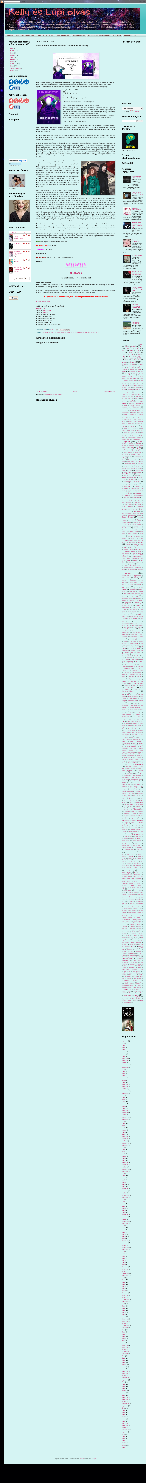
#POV (123, 345)
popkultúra (135, 833)
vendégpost (140, 982)
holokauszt (140, 591)
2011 (141, 345)
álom (125, 382)
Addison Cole (130, 367)
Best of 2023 (127, 432)
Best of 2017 (140, 426)
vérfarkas (137, 983)
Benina (123, 421)
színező (124, 930)
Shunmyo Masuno (138, 889)
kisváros (124, 681)
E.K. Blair (131, 519)
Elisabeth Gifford (126, 522)
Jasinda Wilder (125, 623)
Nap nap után (137, 795)
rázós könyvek (136, 845)
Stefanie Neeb (139, 905)
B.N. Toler (140, 412)
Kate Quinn (135, 659)
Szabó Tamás (125, 923)
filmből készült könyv (130, 551)
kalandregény (125, 650)
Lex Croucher (125, 719)
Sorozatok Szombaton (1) (136, 208)
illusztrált (124, 604)
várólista (129, 978)
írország (124, 609)
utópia (95, 332)
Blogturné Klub (130, 35)
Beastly (131, 417)
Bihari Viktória (131, 437)
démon (123, 506)
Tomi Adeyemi (131, 953)
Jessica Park (133, 634)
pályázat (126, 817)
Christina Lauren (137, 472)
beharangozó (127, 419)
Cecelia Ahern (129, 465)
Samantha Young (126, 876)
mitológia (124, 782)
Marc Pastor (133, 748)
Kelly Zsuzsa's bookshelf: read (20, 232)
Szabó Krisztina (126, 921)
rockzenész (124, 869)
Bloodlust (131, 443)
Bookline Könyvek (133, 445)
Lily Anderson (139, 721)
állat (142, 378)
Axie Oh (140, 409)
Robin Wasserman (126, 867)
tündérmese (132, 967)
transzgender (125, 962)
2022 (138, 352)
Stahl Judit (124, 903)
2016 (137, 349)
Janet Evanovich (132, 620)
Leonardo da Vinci (126, 718)
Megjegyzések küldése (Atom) (53, 394)
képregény (134, 670)
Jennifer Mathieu (136, 630)
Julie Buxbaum (19, 254)
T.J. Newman (140, 933)
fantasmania (132, 542)
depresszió (130, 506)
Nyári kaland (17, 260)
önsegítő (141, 813)
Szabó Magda (137, 921)
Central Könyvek (139, 465)
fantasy (58, 332)
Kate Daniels (138, 657)
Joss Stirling (133, 641)
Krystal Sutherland (132, 700)
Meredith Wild (133, 772)
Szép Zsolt (125, 928)
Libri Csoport (131, 721)
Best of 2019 (135, 428)
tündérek (124, 967)
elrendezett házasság (127, 529)
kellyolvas (128, 669)
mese (123, 773)
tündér (138, 966)
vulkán (137, 989)
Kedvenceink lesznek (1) (136, 322)
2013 (133, 347)
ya (98, 332)
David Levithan (136, 497)
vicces (139, 985)
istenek (141, 611)
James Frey (125, 616)
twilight (139, 967)
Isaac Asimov (133, 609)
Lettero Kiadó (137, 718)
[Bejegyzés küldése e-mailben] (56, 329)
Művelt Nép (138, 791)
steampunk (140, 903)
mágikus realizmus (135, 741)
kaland (138, 648)
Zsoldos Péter (127, 1002)
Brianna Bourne (132, 450)
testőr (132, 942)
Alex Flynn (135, 373)
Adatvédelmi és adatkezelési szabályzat (104, 35)
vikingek (124, 987)
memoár (139, 768)
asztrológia (124, 407)
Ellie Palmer (137, 527)
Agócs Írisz (132, 371)
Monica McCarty (134, 786)
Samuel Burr (136, 876)
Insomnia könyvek (127, 605)
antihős (137, 398)
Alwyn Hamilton (138, 383)
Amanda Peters (133, 385)
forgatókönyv (125, 555)
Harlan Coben (133, 582)
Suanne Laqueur (137, 908)
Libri (123, 721)
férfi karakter (140, 547)
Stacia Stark (139, 901)
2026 (123, 356)
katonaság (126, 663)
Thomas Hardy (133, 944)
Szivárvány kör (125, 931)
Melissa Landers (130, 768)
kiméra (123, 678)
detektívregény (139, 506)
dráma (140, 515)
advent (139, 367)
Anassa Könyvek (126, 391)
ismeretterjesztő (132, 611)
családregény (125, 488)
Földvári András (134, 555)
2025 (139, 354)
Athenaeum (135, 407)
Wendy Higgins (137, 991)
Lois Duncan (135, 728)
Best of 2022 (140, 430)
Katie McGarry (139, 661)
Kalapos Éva (134, 650)
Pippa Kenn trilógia (133, 831)
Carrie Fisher (130, 461)
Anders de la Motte (126, 392)
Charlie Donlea (127, 466)
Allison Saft (133, 380)
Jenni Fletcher (127, 627)
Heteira (137, 587)
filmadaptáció (139, 549)
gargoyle (139, 562)
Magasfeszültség (137, 739)
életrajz (139, 520)
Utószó (45, 312)
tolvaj (123, 953)
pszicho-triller (137, 836)
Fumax (128, 560)
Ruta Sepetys (137, 872)
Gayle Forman (139, 564)
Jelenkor (141, 625)
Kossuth (141, 685)
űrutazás (138, 973)
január (124, 1056)
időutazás (132, 600)
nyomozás (127, 811)
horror (137, 595)
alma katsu (140, 380)
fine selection (125, 553)
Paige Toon (140, 815)
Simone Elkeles (127, 890)
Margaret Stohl (133, 750)
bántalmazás (132, 414)
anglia (132, 394)
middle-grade (136, 777)
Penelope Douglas (126, 825)
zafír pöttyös (136, 997)
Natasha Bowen (134, 797)
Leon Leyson (137, 716)
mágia (123, 741)
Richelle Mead (126, 860)
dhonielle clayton (137, 508)
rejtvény (124, 856)
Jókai (125, 641)
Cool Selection (132, 479)
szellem (132, 926)
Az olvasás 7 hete (135, 410)
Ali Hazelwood (133, 376)
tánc (142, 937)
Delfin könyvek (138, 502)
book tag (138, 443)
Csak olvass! (47, 310)
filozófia (140, 551)
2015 (128, 349)
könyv (72, 332)
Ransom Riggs (125, 845)
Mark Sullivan (140, 755)
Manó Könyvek (131, 746)
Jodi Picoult (130, 638)
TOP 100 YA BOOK (45, 35)
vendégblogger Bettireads (128, 982)
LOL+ (124, 730)
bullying (124, 458)
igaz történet (128, 602)
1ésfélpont (13, 51)
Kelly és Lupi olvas (49, 12)
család (138, 486)
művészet (124, 793)
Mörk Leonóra (134, 789)
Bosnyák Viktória (126, 449)
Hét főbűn (130, 587)
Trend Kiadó (134, 962)
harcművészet (133, 580)
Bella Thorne (137, 419)
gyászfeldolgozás (126, 575)
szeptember (125, 1065)
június (123, 1045)
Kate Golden (125, 659)
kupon (123, 703)
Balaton (125, 414)
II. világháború (137, 602)
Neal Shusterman (89, 332)
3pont (11, 57)
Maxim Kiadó (138, 764)
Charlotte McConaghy (136, 468)
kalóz (138, 652)
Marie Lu (139, 752)
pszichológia (125, 838)
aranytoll (131, 403)
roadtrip (129, 863)
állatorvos (126, 380)
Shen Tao (129, 889)
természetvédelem (133, 940)
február (124, 1054)
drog (139, 517)
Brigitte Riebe (138, 452)
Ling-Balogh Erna (126, 727)
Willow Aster (132, 992)
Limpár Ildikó (134, 723)
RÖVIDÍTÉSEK (79, 35)
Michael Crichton (137, 775)
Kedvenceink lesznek (137, 663)
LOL (142, 728)
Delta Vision (137, 504)
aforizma (132, 369)
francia (128, 558)
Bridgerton (140, 450)
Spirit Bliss (139, 899)
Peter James (134, 827)
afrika (139, 369)
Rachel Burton (125, 840)
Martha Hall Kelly (137, 757)
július (123, 1043)
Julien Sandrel (130, 645)
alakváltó (140, 371)
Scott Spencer (125, 887)
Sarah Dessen (137, 880)
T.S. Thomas (134, 935)
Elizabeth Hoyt (137, 522)
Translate (136, 111)
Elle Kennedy (126, 527)
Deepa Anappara (126, 502)
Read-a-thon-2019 (126, 847)
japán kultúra (137, 621)
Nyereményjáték (137, 255)
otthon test (17, 243)
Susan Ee (140, 912)
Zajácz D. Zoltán (136, 998)
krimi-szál (135, 694)
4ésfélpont (47, 332)
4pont (11, 62)
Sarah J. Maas (126, 881)
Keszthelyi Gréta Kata (135, 674)
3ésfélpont (13, 59)
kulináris (129, 702)
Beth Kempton (125, 435)
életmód (131, 520)
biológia (139, 437)
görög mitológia (132, 569)
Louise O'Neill (130, 732)
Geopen (141, 565)
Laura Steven (133, 709)
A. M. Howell (131, 364)
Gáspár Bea (125, 564)
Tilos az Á (129, 949)
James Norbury (134, 616)
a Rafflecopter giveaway (43, 301)
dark (129, 493)
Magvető (134, 743)
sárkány (138, 883)
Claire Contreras (128, 475)
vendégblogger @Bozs (129, 980)
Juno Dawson (126, 646)
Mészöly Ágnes (127, 775)
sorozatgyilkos (128, 896)
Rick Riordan (125, 861)
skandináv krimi (138, 890)
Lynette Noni (137, 736)
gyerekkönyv (137, 575)
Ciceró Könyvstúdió (127, 474)
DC (142, 497)
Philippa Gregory (136, 829)
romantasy (140, 869)
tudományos (140, 964)
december (125, 1058)
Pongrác (129, 833)
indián (139, 604)
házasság (138, 584)
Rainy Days (125, 843)
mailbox (141, 743)
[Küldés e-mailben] (60, 330)
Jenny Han (125, 634)
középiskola (125, 693)
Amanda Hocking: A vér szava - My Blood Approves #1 (137, 273)
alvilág (130, 383)
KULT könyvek (137, 702)
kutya (129, 703)
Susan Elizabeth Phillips (130, 914)
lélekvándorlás (125, 716)
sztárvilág (133, 931)
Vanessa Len (128, 976)
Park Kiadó (140, 820)
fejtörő (135, 544)
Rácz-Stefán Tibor (126, 842)
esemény (133, 538)
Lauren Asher (133, 711)
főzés (123, 558)
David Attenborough (138, 495)
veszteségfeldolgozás (127, 985)
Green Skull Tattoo (132, 571)
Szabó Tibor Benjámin (136, 923)
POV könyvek (128, 836)
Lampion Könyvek (79, 332)
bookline (124, 445)
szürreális (124, 933)
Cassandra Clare (130, 463)
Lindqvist (130, 725)
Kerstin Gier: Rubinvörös (135, 240)
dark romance (126, 495)
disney (130, 511)
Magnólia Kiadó (126, 743)
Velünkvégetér (137, 978)
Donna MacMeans (126, 513)
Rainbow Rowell (137, 842)
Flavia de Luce (136, 553)
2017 (123, 350)
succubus (124, 910)
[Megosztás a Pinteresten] (68, 330)
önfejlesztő (126, 813)
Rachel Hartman (137, 840)
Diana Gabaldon (126, 509)
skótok (123, 892)
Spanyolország (131, 899)
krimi (128, 695)
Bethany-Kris (135, 435)
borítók (139, 447)
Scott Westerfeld (136, 887)
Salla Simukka (138, 874)
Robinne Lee (137, 867)
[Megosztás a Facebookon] (66, 330)
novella (123, 808)
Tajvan (137, 937)
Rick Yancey (134, 861)
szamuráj (124, 924)
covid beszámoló (135, 483)
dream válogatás (127, 517)
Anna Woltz (139, 396)
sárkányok (124, 885)
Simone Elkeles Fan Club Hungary (137, 193)
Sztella (140, 931)
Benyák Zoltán (132, 421)
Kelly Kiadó (132, 666)
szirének (130, 930)
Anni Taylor (124, 398)
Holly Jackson (135, 593)
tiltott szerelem (138, 949)
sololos (82, 1459)
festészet (126, 549)
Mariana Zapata (131, 752)
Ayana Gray (125, 410)
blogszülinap (136, 439)
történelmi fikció (127, 958)
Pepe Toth (125, 827)
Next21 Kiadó (139, 802)
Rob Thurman (137, 863)
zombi (141, 1000)
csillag (129, 490)
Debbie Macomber (136, 499)
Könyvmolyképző (127, 691)
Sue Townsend (133, 910)
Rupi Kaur (17, 245)
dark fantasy (137, 493)
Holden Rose (132, 591)
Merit (140, 772)
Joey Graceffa (138, 638)
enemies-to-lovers (132, 535)
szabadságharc (137, 919)
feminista (132, 547)
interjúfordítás (125, 607)
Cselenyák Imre (135, 488)
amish (129, 387)
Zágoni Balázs (125, 998)
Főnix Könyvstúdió (136, 556)
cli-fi (136, 475)
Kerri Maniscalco (136, 672)
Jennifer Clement (137, 627)
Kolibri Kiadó (139, 683)
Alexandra (131, 375)
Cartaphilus (139, 461)
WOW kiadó (127, 995)
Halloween (134, 579)
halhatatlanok (125, 579)
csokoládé (124, 491)
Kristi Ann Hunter (133, 696)
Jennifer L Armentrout (128, 629)
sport (123, 901)
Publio (131, 838)
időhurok (124, 600)
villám (129, 987)
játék (128, 625)
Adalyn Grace (134, 366)
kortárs (134, 685)
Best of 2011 (131, 423)
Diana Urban (136, 509)
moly (129, 784)
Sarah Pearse (137, 881)
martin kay (124, 759)
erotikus (124, 538)
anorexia (131, 398)
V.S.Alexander (132, 974)
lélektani (138, 714)
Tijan (137, 948)
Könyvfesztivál (125, 689)
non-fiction (138, 806)
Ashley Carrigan (135, 405)
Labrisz (136, 703)
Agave (124, 371)
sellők (123, 889)
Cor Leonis (140, 479)
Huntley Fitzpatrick (126, 598)
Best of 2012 (139, 423)
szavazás (124, 926)
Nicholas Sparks (129, 804)
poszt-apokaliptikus (137, 835)
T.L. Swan (126, 935)
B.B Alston (133, 412)
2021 (130, 352)
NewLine (132, 802)
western (124, 992)
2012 (126, 347)
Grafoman (140, 569)
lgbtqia (140, 719)
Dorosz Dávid (136, 513)
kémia (128, 670)
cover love (137, 481)
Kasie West (136, 655)
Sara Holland (130, 878)
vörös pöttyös (126, 989)
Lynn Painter (125, 737)
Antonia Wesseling (128, 400)
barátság (141, 414)
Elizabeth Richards (126, 526)
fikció (131, 549)
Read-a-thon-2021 (128, 849)
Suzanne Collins (127, 917)
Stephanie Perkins (137, 906)
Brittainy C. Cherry (136, 454)
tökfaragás (127, 956)
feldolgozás (131, 546)
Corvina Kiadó (127, 481)
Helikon (124, 587)
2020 (123, 352)
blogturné (53, 332)
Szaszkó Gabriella (135, 924)
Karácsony (125, 654)
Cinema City (140, 474)
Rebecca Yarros (131, 854)
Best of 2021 (131, 430)
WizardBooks (140, 992)
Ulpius (141, 969)
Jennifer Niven (125, 632)
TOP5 (123, 955)
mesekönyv (130, 773)
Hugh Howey (132, 596)
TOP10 (139, 953)
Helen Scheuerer (126, 586)
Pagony (133, 815)
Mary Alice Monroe (134, 759)
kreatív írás (133, 693)
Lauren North (138, 712)
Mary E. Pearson (132, 761)
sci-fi (132, 885)
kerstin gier (125, 674)
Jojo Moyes (140, 639)
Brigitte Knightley (128, 452)
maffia (128, 739)
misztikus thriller (136, 781)
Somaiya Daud (133, 892)
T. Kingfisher (132, 933)
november (125, 1060)
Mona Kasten (137, 784)
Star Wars (132, 903)
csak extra (127, 486)
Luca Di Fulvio (125, 734)
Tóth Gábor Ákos (131, 955)
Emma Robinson (132, 533)
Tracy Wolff (137, 960)
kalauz (141, 650)
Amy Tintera (131, 389)
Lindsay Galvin (138, 725)
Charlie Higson (137, 466)
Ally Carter (124, 385)
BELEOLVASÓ (76, 273)
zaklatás (124, 1000)
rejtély (139, 854)
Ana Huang (138, 389)
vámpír (141, 974)
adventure (124, 369)
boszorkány (136, 449)
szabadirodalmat (126, 919)
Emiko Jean (125, 531)
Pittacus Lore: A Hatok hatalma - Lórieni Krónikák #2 (137, 225)
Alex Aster (127, 373)
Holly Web (130, 595)
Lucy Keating (135, 734)
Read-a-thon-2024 (131, 851)
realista (140, 851)
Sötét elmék (134, 897)
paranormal (125, 820)
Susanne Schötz (137, 915)
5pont (11, 66)
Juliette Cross (139, 645)
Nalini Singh (140, 793)
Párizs (133, 820)
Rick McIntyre (137, 860)
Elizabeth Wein (137, 526)
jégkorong (134, 625)
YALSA (129, 997)
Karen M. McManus (136, 654)
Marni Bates (127, 757)
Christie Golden (127, 472)
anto (142, 398)
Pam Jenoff (134, 817)
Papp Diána (136, 818)
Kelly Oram (140, 666)
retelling (131, 856)
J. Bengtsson (126, 613)
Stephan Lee (127, 906)
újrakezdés (134, 969)
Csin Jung (138, 490)
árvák (125, 405)
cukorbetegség (132, 484)
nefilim (141, 798)
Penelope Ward (138, 825)
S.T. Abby (17, 271)
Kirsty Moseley (137, 679)
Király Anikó (130, 678)
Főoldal (10, 35)
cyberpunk (140, 484)
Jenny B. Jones (136, 632)
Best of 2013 (127, 425)
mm (130, 782)
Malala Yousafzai (129, 744)
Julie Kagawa (134, 643)
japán (129, 621)
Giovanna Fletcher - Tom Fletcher (132, 567)
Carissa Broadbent (133, 459)
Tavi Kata (134, 939)
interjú (138, 605)
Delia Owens (128, 504)
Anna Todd (130, 396)
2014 (141, 347)
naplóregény (125, 797)
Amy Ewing (136, 387)
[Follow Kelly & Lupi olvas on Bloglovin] (18, 162)
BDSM (136, 416)
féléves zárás (139, 546)
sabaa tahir (125, 874)
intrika (134, 607)
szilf (140, 928)
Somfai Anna (131, 894)
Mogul (134, 782)
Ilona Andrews (132, 604)
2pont (11, 53)
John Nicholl (133, 639)
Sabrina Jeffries (19, 238)
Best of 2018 (127, 428)
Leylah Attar (133, 719)
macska (133, 737)
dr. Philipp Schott (132, 515)
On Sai (134, 811)
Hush (134, 598)
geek (124, 565)
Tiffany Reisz (131, 948)
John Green (125, 639)
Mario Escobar (133, 753)
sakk (131, 874)
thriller (133, 946)
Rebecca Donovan (131, 853)
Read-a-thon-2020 (138, 847)
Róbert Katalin (126, 865)
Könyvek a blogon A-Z (25, 35)
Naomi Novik (127, 795)
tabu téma (130, 937)
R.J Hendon (138, 838)
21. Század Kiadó (134, 356)
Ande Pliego (137, 391)
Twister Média (125, 969)
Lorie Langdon (132, 730)
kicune (123, 676)
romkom (139, 871)
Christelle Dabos (139, 470)
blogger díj (125, 439)
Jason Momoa (134, 623)
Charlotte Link (125, 468)
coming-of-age (132, 477)
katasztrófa (129, 657)
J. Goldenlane (135, 613)
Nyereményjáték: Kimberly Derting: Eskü (137, 289)
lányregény (124, 709)
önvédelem (126, 815)
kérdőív (141, 670)
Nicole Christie (139, 804)
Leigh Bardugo (126, 714)
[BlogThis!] (62, 330)
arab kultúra (133, 401)
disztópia (137, 511)
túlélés (125, 965)
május (123, 1047)
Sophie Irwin (140, 894)
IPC (140, 607)
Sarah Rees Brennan (127, 883)
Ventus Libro (128, 983)
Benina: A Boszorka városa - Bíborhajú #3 (137, 306)
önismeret (134, 813)
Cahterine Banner (133, 458)
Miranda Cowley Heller (136, 779)
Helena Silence (137, 586)
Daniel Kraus (132, 491)
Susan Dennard (132, 912)
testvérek (138, 942)
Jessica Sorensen (133, 636)
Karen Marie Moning (127, 655)
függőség (135, 560)
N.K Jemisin (132, 793)
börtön (123, 450)
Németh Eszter (128, 800)
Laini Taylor (134, 705)
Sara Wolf (138, 878)
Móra (137, 788)
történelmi (136, 956)
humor (139, 596)
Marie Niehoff (125, 753)
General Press (132, 565)
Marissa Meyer (130, 755)
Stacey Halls (130, 901)
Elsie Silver (138, 529)
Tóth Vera (140, 955)
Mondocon (124, 786)
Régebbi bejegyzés (109, 391)
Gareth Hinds (131, 562)
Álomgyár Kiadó (132, 382)
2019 (137, 350)
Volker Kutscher (137, 987)
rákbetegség (138, 843)
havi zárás (130, 584)
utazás (123, 973)
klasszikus (133, 681)
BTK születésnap (126, 456)
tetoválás (124, 944)
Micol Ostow (125, 777)
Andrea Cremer (137, 392)
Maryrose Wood (132, 762)
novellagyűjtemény (133, 808)
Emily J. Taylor (134, 531)
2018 (131, 350)
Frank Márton (135, 558)
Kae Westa (131, 648)
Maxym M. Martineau (131, 766)
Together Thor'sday (127, 951)
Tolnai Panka (138, 951)
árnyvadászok (139, 403)
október (124, 1062)
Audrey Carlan (132, 409)
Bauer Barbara (128, 416)
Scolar (139, 885)
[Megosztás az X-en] (64, 330)
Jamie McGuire (133, 618)
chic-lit (123, 470)
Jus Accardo (135, 646)
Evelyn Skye (133, 540)
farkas (128, 544)
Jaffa (139, 614)
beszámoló (131, 434)
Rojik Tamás (132, 869)
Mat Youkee (129, 764)
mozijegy (124, 789)
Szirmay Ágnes (138, 930)
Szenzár (139, 926)
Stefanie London (129, 905)
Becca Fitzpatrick (139, 417)
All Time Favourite (15, 68)
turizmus (132, 965)
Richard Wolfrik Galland (134, 858)
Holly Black (127, 593)
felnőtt (125, 548)
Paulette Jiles (137, 824)
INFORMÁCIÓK (63, 35)
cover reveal (125, 483)
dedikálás (138, 500)
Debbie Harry (127, 499)
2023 (123, 354)
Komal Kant (128, 685)
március (124, 1052)
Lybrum (130, 736)
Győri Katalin (126, 577)
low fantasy (139, 732)
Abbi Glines (140, 364)
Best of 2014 (135, 425)
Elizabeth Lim (125, 524)
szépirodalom (133, 928)
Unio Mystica (127, 971)
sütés (138, 917)
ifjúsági (68, 332)
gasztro (132, 564)
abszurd (126, 366)
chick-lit (130, 470)
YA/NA (123, 997)
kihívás (139, 676)
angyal (138, 394)
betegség (139, 434)
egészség (138, 519)
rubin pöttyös (126, 873)
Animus (123, 396)
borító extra (130, 447)
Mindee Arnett (125, 779)
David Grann (127, 497)
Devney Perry (127, 508)
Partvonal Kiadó (129, 822)
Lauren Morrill (129, 712)
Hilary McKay (133, 589)
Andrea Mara (125, 394)
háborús (136, 577)
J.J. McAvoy (133, 614)
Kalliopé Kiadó (129, 652)
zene (129, 1000)
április (123, 1049)
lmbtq (128, 728)
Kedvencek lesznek (130, 664)
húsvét (139, 598)
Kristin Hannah (133, 698)
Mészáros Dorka (139, 773)
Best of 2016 (131, 426)
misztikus (124, 781)
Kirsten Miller (125, 679)
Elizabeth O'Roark (136, 524)
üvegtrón (124, 974)
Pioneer (124, 831)
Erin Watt (130, 536)
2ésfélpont (13, 55)
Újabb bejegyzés (42, 391)
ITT (75, 278)
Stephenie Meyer (126, 908)
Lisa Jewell (136, 727)
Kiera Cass (131, 676)
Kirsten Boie (138, 678)
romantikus (128, 871)
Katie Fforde (130, 661)
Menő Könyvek (127, 770)
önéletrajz (140, 811)
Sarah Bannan (126, 880)
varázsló (135, 976)
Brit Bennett (125, 454)
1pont (11, 48)
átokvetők (124, 409)
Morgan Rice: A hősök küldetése (137, 177)
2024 (43, 332)
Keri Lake (126, 672)
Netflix (136, 800)
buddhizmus (138, 456)
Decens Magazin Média (128, 500)
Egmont (124, 520)
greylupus (63, 332)
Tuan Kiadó (132, 964)
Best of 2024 (135, 432)
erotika (138, 537)
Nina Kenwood (128, 806)
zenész (136, 1000)
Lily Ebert (126, 723)
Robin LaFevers (137, 865)
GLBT (123, 569)
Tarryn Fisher (127, 939)
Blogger (94, 1459)
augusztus (125, 1041)
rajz (131, 843)
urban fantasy (137, 971)
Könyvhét (137, 689)
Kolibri (130, 683)
